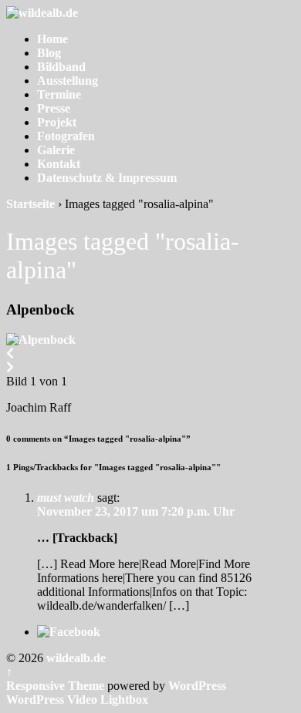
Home (52, 38)
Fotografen (66, 136)
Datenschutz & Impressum (107, 177)
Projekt (56, 122)
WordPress (197, 685)
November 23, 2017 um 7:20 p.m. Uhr (136, 511)
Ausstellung (67, 80)
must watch (65, 497)
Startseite (30, 203)
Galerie (56, 149)
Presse (53, 108)
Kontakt (58, 163)
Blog (49, 52)
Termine (59, 94)
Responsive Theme (55, 685)
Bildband (61, 66)
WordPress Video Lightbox (77, 699)
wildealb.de (74, 657)
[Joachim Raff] (41, 339)
